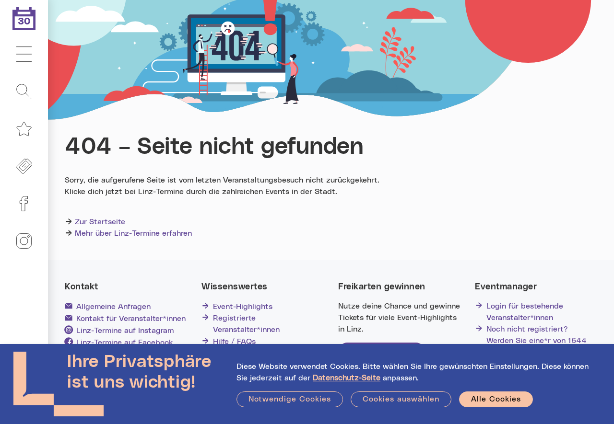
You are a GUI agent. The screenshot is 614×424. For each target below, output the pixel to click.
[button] (24, 54)
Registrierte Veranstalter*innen (246, 323)
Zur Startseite (100, 222)
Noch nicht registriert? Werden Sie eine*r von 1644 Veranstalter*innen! (536, 340)
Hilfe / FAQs (234, 341)
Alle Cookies (496, 399)
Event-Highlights (242, 306)
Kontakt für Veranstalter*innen (131, 318)
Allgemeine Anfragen (113, 306)
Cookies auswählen (401, 399)
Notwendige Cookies (289, 399)
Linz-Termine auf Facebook (124, 342)
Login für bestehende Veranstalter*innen (524, 311)
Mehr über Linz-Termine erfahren (133, 233)
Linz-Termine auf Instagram (125, 330)
